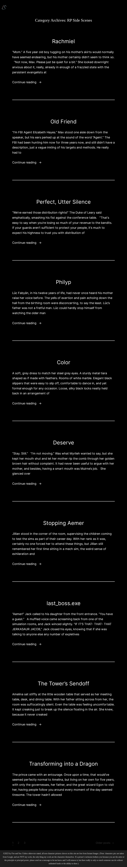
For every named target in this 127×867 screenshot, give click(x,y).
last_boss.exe (64, 603)
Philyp (63, 282)
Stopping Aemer (63, 523)
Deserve (63, 442)
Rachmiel (63, 41)
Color (63, 362)
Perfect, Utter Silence (63, 202)
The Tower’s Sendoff (63, 683)
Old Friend (63, 121)
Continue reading (27, 82)
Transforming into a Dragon (63, 764)
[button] (121, 6)
